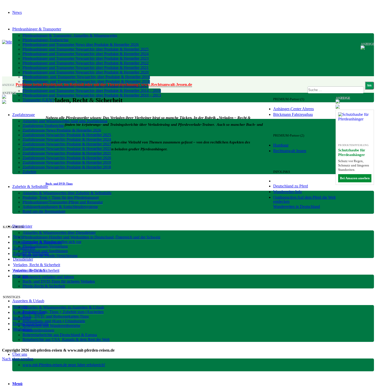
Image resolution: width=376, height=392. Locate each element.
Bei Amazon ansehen (355, 178)
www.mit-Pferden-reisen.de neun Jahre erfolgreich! (64, 365)
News (18, 236)
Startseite (20, 307)
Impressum (22, 318)
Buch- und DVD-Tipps (59, 183)
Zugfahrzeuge (24, 248)
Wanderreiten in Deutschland (296, 206)
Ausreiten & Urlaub (29, 270)
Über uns (20, 276)
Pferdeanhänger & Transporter (37, 242)
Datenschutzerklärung (30, 323)
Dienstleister (23, 259)
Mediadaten (22, 329)
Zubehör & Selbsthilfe (31, 253)
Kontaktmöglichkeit (29, 312)
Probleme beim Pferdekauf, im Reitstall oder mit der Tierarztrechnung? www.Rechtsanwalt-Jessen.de (104, 84)
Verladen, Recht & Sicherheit (36, 265)
